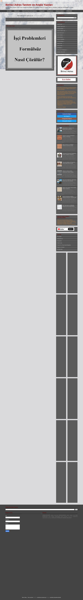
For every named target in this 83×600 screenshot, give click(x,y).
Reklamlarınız (50, 11)
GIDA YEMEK (60, 35)
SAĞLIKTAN (59, 45)
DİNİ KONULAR (60, 32)
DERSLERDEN (60, 28)
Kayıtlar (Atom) (31, 22)
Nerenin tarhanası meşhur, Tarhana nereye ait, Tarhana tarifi (69, 197)
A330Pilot (35, 597)
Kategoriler (42, 11)
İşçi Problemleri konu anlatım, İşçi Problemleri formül (19, 28)
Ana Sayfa (9, 11)
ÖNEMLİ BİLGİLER (61, 52)
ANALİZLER (59, 24)
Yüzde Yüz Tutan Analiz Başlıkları (29, 11)
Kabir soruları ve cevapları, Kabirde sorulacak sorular (68, 145)
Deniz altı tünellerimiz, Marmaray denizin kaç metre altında (69, 180)
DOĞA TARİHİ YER (61, 30)
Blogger (48, 597)
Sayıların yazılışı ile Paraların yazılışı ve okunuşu (69, 136)
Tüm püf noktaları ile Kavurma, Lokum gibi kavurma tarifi (69, 163)
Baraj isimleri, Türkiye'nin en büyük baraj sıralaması (68, 128)
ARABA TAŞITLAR (61, 26)
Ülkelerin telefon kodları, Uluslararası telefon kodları (68, 171)
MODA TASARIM (60, 39)
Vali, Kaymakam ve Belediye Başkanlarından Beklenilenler (69, 206)
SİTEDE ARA (69, 11)
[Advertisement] (62, 272)
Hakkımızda (16, 11)
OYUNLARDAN (60, 41)
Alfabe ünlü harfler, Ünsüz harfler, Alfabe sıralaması (69, 188)
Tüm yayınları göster (38, 15)
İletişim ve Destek (60, 11)
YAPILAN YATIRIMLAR (61, 49)
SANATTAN (59, 43)
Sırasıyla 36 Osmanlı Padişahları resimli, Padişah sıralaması (69, 154)
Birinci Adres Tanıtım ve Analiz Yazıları (29, 4)
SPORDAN (59, 47)
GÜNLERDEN (60, 37)
